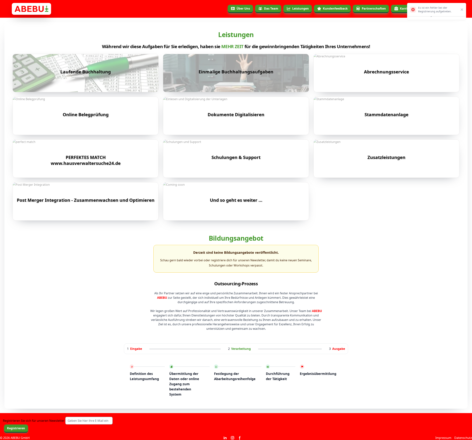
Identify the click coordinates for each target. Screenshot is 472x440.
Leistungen (300, 8)
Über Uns (243, 8)
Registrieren (16, 428)
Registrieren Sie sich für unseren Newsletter (34, 421)
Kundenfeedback (335, 8)
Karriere (406, 8)
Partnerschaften (374, 8)
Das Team (271, 8)
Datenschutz (463, 438)
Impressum (443, 438)
